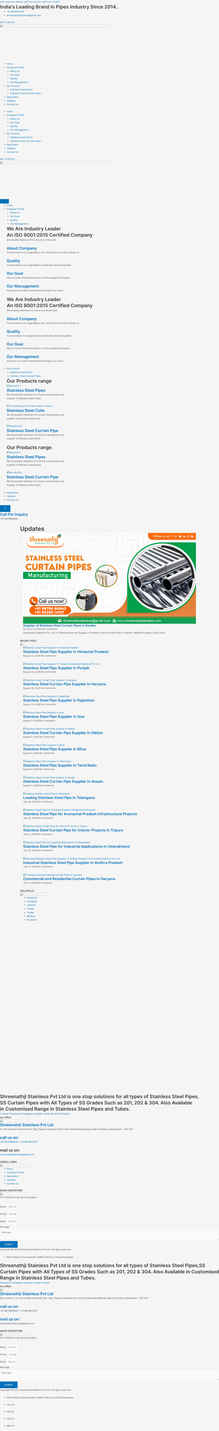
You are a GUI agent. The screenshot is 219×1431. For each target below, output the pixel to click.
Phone (3, 1214)
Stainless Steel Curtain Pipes (25, 93)
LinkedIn (31, 905)
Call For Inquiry (14, 514)
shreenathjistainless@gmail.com (17, 1154)
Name (3, 1206)
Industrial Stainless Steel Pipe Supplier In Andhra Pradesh (73, 863)
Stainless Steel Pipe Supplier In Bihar (54, 749)
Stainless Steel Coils (26, 410)
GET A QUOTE (7, 22)
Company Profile (15, 67)
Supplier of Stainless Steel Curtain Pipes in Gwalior (59, 625)
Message (5, 1226)
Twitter (30, 912)
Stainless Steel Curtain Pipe (32, 430)
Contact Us (12, 104)
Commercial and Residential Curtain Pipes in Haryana (69, 879)
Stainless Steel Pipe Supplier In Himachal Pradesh (66, 652)
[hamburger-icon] (4, 201)
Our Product (13, 86)
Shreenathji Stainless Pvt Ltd (26, 1124)
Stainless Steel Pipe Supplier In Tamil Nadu (60, 765)
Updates (11, 100)
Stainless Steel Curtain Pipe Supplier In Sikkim (63, 733)
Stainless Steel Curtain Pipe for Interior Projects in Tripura (73, 830)
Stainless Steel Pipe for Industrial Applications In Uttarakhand (76, 846)
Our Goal (14, 74)
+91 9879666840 (9, 1141)
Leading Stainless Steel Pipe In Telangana (59, 797)
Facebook (32, 897)
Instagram (32, 901)
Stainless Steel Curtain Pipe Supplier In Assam (63, 781)
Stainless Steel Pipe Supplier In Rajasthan (59, 700)
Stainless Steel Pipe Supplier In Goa (53, 716)
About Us (15, 71)
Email (3, 1221)
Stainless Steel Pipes (21, 89)
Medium (31, 916)
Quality (13, 78)
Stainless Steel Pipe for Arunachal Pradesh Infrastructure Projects (80, 814)
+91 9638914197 (29, 1141)
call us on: (9, 1137)
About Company (22, 248)
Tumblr (30, 908)
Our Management (19, 82)
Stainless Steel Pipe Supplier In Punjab (56, 668)
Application (12, 97)
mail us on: (10, 1319)
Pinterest (31, 919)
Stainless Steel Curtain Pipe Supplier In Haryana (64, 684)
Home (10, 63)
